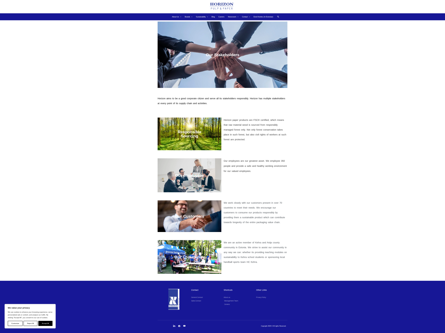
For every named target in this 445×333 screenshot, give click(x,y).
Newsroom (232, 17)
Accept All (45, 323)
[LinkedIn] (174, 326)
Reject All (30, 323)
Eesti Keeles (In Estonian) (263, 17)
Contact (245, 17)
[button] (180, 16)
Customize (15, 323)
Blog (213, 17)
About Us (175, 17)
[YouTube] (184, 326)
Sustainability (201, 17)
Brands (187, 17)
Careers (221, 17)
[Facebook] (179, 326)
